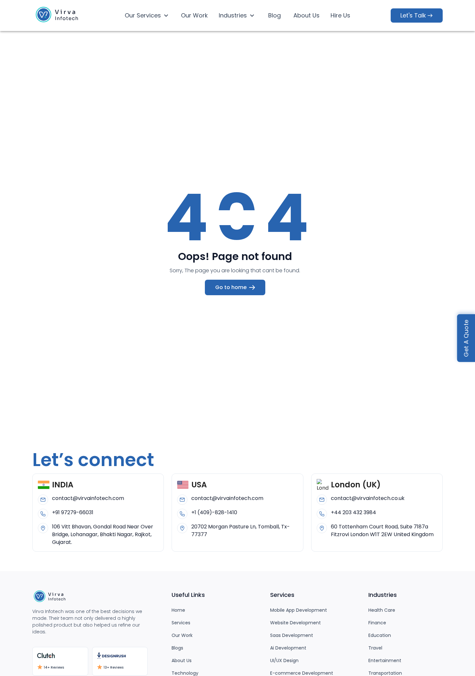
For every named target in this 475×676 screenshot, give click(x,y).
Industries (233, 15)
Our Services (143, 15)
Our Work (194, 15)
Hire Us (340, 15)
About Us (306, 15)
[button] (58, 16)
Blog (274, 15)
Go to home (231, 287)
